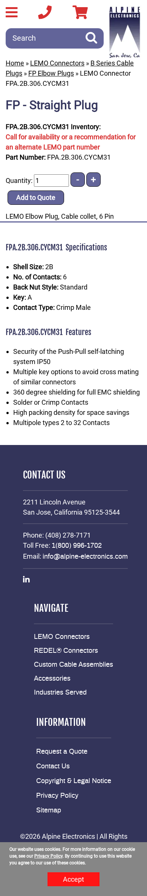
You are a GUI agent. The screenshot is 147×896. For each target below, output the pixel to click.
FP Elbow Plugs (51, 73)
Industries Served (60, 692)
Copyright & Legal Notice (73, 781)
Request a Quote (61, 751)
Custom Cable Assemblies (73, 664)
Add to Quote (35, 197)
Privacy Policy (57, 795)
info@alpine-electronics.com (85, 556)
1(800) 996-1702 (77, 545)
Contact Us (53, 766)
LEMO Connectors (57, 63)
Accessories (52, 678)
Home (15, 63)
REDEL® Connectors (66, 651)
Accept (73, 879)
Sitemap (48, 810)
